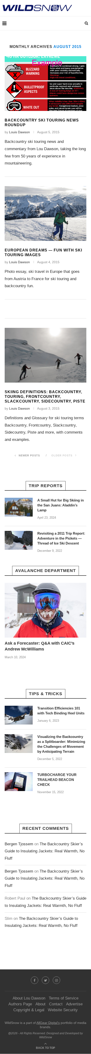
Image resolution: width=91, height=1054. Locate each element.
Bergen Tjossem (19, 844)
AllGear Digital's (48, 1023)
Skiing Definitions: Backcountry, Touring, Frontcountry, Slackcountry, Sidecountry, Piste (45, 396)
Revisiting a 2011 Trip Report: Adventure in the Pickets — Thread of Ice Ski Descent (61, 538)
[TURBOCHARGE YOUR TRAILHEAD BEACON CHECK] (19, 781)
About (40, 1004)
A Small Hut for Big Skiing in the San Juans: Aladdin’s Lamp (60, 505)
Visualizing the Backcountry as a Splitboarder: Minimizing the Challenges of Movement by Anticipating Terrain (61, 744)
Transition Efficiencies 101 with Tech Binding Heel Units (60, 710)
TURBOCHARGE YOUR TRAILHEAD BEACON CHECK (57, 780)
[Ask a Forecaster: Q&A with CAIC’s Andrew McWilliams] (45, 610)
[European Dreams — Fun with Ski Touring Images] (45, 213)
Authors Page (20, 1004)
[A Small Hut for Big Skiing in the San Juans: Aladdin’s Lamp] (19, 507)
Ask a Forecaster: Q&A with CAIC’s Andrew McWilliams (39, 646)
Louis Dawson (19, 132)
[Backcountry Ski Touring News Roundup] (45, 83)
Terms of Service (63, 998)
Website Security (63, 1010)
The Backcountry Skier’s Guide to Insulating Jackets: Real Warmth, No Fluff (44, 851)
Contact (56, 1004)
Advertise (74, 1004)
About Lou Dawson (29, 998)
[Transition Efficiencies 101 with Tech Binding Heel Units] (19, 715)
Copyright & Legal (28, 1010)
